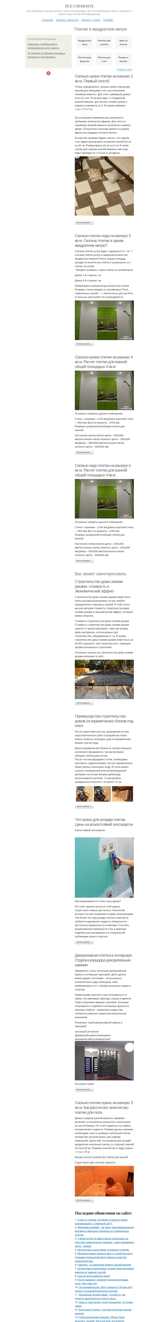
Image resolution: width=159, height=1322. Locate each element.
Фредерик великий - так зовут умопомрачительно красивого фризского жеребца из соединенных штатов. (104, 1231)
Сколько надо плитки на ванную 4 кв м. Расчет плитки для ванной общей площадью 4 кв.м (103, 470)
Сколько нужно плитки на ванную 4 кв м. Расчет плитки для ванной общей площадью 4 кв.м (104, 362)
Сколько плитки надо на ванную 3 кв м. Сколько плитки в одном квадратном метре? (103, 240)
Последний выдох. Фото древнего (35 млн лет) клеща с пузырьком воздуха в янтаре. (103, 1289)
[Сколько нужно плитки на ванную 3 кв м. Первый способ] (104, 186)
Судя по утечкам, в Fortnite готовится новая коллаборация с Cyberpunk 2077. (101, 1221)
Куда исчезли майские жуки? (93, 1276)
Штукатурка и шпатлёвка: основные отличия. (103, 1249)
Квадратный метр (84, 42)
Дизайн (108, 19)
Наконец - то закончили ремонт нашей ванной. (104, 1264)
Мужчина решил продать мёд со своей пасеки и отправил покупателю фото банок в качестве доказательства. (103, 1257)
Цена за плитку (123, 42)
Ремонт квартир (67, 19)
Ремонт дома (90, 19)
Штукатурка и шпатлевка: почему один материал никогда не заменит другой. (104, 1270)
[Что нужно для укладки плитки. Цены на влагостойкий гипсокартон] (104, 867)
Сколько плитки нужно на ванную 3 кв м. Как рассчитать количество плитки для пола (104, 1107)
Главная (47, 19)
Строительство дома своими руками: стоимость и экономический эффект (99, 586)
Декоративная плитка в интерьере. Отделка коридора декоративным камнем (103, 960)
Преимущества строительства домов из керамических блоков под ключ (104, 721)
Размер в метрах (123, 59)
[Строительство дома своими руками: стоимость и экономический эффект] (104, 679)
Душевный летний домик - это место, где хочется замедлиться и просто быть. (100, 1296)
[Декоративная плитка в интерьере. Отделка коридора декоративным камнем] (104, 1060)
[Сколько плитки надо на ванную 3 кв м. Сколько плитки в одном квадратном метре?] (104, 320)
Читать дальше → (84, 222)
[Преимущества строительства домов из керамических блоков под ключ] (104, 794)
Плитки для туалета (104, 42)
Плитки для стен (104, 59)
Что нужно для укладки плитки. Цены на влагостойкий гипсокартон (104, 822)
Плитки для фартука (84, 59)
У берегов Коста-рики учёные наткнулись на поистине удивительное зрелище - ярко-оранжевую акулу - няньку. (104, 1242)
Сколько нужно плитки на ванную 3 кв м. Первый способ (104, 78)
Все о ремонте (79, 6)
